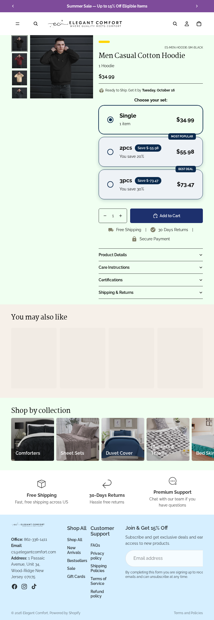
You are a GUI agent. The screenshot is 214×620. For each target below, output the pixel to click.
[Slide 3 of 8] (19, 78)
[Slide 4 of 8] (19, 95)
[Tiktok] (34, 586)
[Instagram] (24, 586)
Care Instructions (114, 267)
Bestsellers (77, 560)
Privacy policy (97, 555)
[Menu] (17, 23)
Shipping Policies (99, 568)
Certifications (111, 280)
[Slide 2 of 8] (19, 60)
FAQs (95, 545)
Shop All (74, 539)
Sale (71, 568)
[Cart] (199, 24)
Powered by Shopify (65, 613)
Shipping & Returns (116, 292)
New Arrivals (74, 550)
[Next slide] (197, 6)
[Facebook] (14, 586)
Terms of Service (98, 581)
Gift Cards (76, 576)
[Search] (36, 24)
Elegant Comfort (35, 613)
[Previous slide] (13, 6)
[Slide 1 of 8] (19, 43)
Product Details (113, 255)
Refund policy (97, 593)
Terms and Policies (188, 613)
